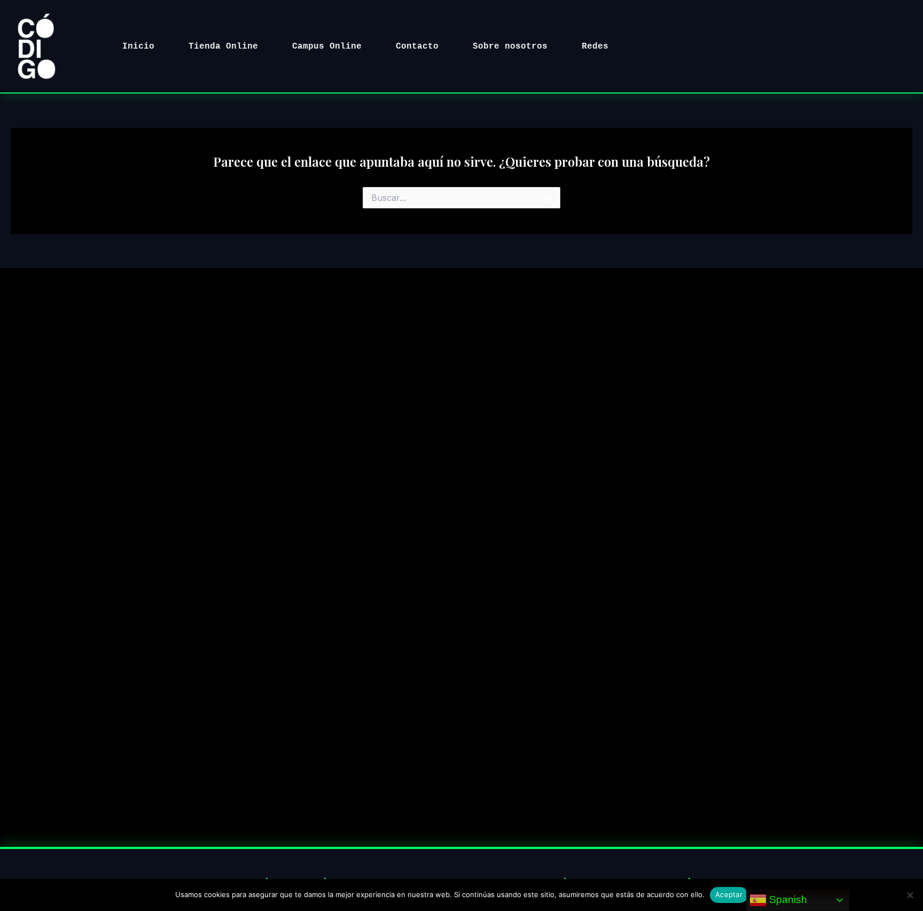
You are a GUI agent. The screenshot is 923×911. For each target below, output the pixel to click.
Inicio (138, 46)
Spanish (786, 899)
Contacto (417, 46)
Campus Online (327, 46)
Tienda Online (223, 46)
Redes (595, 46)
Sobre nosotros (510, 46)
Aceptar (728, 894)
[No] (909, 895)
